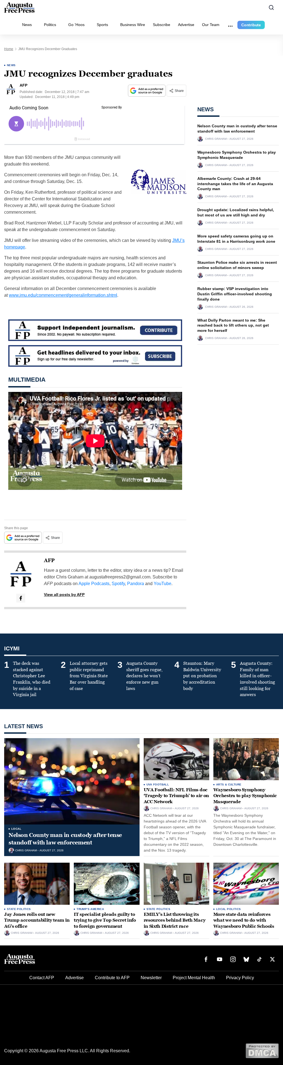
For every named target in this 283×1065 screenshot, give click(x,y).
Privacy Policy (240, 977)
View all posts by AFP (64, 594)
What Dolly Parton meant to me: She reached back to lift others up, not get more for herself (233, 325)
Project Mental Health (194, 977)
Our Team (210, 24)
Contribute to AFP (112, 977)
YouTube (162, 583)
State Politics (19, 909)
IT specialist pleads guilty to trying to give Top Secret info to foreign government (105, 920)
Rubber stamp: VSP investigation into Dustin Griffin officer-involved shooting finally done (234, 293)
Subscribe (161, 24)
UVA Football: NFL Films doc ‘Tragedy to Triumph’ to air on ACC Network (176, 796)
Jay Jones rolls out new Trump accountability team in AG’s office (37, 920)
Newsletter (151, 977)
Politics (50, 24)
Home (8, 49)
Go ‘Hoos (76, 24)
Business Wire (132, 24)
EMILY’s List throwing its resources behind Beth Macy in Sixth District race (175, 920)
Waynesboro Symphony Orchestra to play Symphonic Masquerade (245, 796)
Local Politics (228, 909)
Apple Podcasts (93, 583)
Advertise (186, 24)
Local (16, 828)
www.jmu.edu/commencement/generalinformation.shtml (63, 295)
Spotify (118, 583)
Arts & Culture (229, 784)
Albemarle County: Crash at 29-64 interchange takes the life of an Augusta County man (235, 183)
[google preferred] (147, 91)
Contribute (251, 25)
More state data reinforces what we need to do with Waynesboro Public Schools (243, 920)
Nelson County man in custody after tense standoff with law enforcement (65, 838)
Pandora (135, 583)
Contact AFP (41, 977)
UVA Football (157, 784)
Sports (102, 24)
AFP (49, 560)
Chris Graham (216, 139)
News (27, 24)
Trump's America (90, 909)
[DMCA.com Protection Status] (262, 1050)
